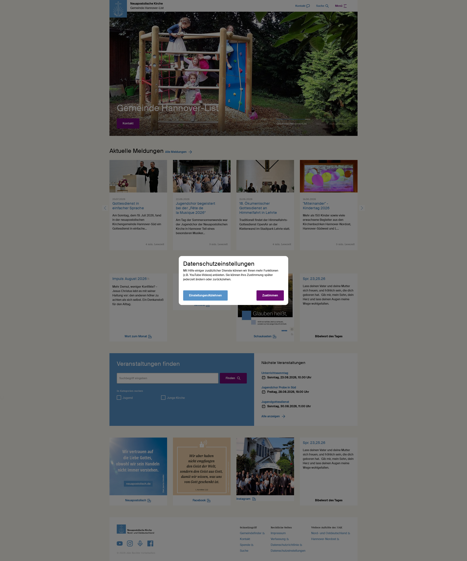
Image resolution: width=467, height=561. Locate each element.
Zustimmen (270, 295)
